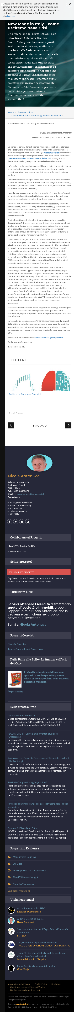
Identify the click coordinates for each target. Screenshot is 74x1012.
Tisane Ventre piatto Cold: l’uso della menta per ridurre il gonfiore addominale (41, 955)
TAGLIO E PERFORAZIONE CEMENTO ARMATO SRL (43, 945)
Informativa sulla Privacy (19, 984)
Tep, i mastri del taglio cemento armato (37, 942)
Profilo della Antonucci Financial (25, 394)
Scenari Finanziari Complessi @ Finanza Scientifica (36, 115)
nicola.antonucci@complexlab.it (49, 337)
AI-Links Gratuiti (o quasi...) (21, 715)
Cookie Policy (41, 984)
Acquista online (15, 691)
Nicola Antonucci (24, 476)
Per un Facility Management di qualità (36, 966)
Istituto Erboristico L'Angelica (31, 959)
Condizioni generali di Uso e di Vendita (27, 987)
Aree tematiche (25, 112)
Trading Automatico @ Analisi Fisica (26, 649)
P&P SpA (21, 935)
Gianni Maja (23, 969)
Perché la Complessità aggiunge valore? (27, 782)
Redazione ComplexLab (29, 911)
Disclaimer (56, 984)
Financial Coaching (17, 644)
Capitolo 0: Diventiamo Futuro (23, 828)
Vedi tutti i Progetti (17, 890)
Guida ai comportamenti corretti (25, 990)
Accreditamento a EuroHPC (31, 908)
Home (11, 112)
